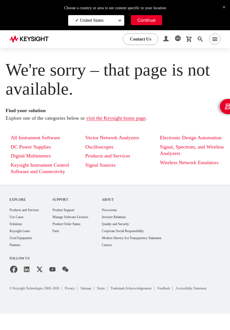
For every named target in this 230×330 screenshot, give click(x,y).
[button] (166, 39)
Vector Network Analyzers (116, 138)
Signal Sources (102, 165)
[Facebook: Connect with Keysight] (14, 278)
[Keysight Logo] (31, 39)
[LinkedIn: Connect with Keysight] (26, 278)
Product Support (73, 217)
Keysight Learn (22, 239)
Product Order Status (77, 231)
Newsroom (126, 217)
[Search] (200, 39)
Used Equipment (23, 246)
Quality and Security (134, 231)
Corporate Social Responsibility (143, 239)
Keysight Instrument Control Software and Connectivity (36, 171)
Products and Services (111, 156)
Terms (120, 296)
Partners (16, 253)
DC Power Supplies (33, 147)
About (124, 206)
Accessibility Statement (35, 303)
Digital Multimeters (33, 156)
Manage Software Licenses (82, 224)
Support (68, 206)
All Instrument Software (38, 138)
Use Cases (18, 224)
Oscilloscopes (101, 147)
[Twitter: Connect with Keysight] (39, 278)
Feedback (196, 296)
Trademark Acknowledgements (156, 296)
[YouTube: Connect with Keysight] (52, 278)
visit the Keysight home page (132, 118)
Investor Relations (132, 224)
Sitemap (102, 296)
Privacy (83, 296)
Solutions (17, 231)
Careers (124, 253)
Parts (64, 239)
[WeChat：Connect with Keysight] (65, 278)
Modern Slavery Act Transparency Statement (154, 246)
